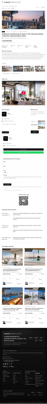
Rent (11, 402)
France (14, 382)
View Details (19, 283)
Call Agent (24, 149)
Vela (9, 8)
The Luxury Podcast (28, 378)
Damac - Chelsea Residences (38, 378)
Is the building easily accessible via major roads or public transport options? (27, 218)
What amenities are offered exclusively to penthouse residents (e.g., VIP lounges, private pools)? (27, 238)
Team (26, 379)
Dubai (7, 6)
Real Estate (5, 375)
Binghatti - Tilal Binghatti (39, 380)
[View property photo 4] (29, 69)
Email (4, 166)
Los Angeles (15, 381)
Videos (26, 376)
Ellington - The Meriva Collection (39, 385)
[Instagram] (7, 363)
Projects (36, 337)
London (14, 375)
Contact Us (27, 381)
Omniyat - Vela (37, 381)
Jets (36, 340)
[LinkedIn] (3, 363)
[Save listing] (21, 249)
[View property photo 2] (7, 69)
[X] (9, 363)
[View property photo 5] (40, 69)
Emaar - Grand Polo (38, 375)
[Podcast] (11, 363)
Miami (14, 379)
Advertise (27, 382)
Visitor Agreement (18, 190)
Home (3, 6)
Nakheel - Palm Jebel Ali (39, 383)
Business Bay (4, 8)
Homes (30, 337)
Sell (13, 402)
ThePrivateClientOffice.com (29, 384)
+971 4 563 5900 (7, 356)
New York (14, 378)
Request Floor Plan (16, 73)
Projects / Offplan (6, 376)
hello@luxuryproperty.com (9, 358)
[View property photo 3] (18, 69)
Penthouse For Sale (13, 6)
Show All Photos (6, 73)
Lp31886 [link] (12, 8)
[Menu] (2, 2)
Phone (4, 170)
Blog (26, 375)
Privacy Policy (41, 402)
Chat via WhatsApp (24, 152)
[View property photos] (23, 20)
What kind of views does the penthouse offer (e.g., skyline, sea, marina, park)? (28, 231)
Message (5, 175)
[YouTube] (5, 363)
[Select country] (5, 172)
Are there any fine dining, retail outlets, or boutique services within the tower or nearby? (27, 214)
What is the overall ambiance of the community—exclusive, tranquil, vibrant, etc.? (27, 226)
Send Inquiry (7, 184)
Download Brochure (34, 132)
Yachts (40, 340)
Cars (41, 337)
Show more (4, 63)
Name (4, 161)
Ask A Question (5, 132)
